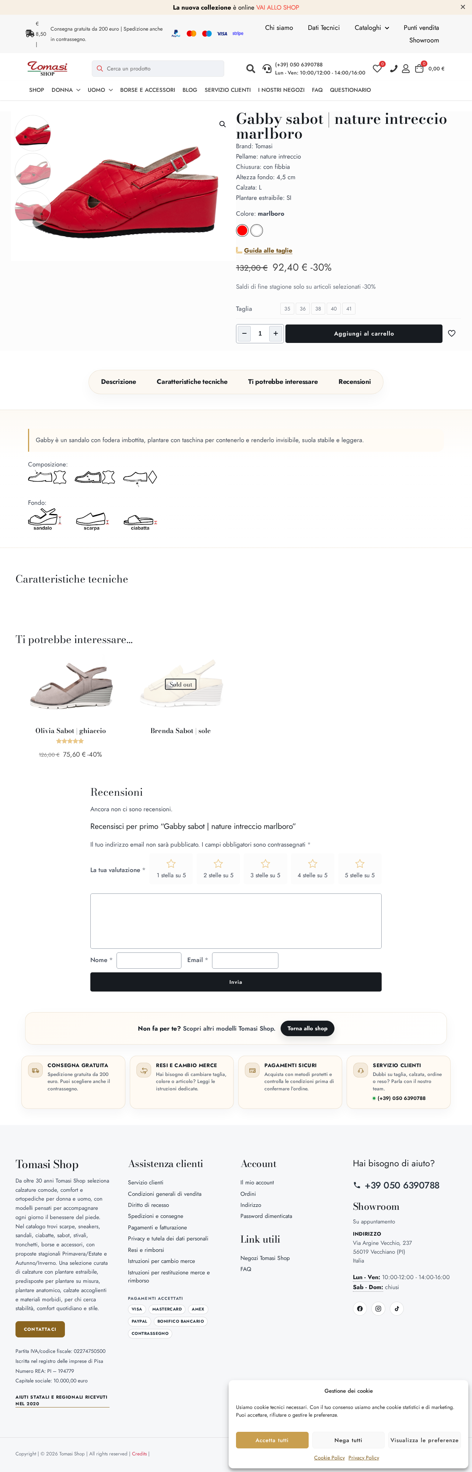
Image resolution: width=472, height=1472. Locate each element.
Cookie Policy (329, 1457)
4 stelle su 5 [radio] (312, 875)
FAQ (245, 1269)
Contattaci (40, 1329)
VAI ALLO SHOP (277, 7)
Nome (101, 959)
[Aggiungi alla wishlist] (111, 677)
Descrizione (118, 381)
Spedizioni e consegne (155, 1216)
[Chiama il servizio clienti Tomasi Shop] (393, 68)
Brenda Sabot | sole (180, 731)
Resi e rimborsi (146, 1250)
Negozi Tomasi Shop (265, 1258)
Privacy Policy (363, 1457)
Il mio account (257, 1182)
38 (318, 308)
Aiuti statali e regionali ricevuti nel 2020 (61, 1400)
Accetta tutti (272, 1440)
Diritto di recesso (148, 1205)
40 (334, 308)
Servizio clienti (145, 1182)
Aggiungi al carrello (364, 333)
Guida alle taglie (268, 250)
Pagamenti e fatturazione (157, 1227)
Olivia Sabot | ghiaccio (70, 731)
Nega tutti (348, 1440)
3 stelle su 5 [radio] (265, 875)
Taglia (244, 308)
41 (348, 308)
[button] (250, 68)
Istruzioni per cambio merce (161, 1261)
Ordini (248, 1194)
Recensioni (355, 381)
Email (197, 959)
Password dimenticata (266, 1216)
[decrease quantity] (244, 333)
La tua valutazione (118, 869)
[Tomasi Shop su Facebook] (360, 1309)
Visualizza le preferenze (425, 1440)
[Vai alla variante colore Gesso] (256, 234)
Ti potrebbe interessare (283, 381)
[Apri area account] (407, 68)
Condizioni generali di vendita (164, 1194)
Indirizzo (250, 1205)
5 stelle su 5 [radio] (360, 875)
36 (303, 308)
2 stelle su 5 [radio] (218, 875)
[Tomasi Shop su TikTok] (397, 1309)
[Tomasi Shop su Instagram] (378, 1309)
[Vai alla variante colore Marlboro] (242, 234)
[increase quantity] (275, 333)
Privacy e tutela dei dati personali (168, 1238)
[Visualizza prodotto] (111, 661)
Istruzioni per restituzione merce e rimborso (169, 1276)
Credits (139, 1453)
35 (287, 308)
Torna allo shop (307, 1028)
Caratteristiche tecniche (192, 381)
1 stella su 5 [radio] (171, 875)
